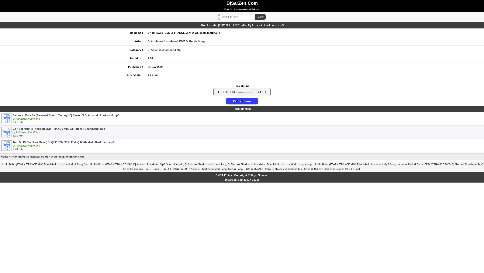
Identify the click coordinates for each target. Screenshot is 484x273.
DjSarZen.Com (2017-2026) (242, 179)
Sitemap (263, 175)
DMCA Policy (224, 175)
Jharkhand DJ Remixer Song (29, 156)
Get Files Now (242, 101)
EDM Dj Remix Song (192, 41)
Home (4, 156)
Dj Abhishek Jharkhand (163, 41)
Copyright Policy (245, 175)
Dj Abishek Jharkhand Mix (164, 49)
